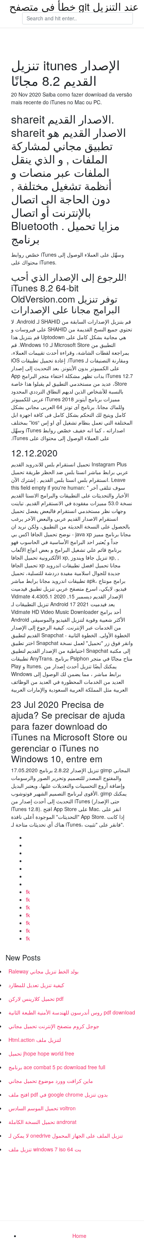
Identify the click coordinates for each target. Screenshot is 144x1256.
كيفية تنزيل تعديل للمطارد (36, 985)
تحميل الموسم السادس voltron (42, 1108)
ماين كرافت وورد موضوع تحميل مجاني (50, 1080)
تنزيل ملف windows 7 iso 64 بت (44, 1149)
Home (79, 1235)
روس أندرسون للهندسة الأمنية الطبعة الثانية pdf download (71, 1012)
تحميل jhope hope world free (41, 1053)
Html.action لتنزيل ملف (34, 1039)
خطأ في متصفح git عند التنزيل (74, 6)
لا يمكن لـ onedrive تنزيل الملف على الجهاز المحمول (65, 1135)
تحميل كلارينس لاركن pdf (36, 998)
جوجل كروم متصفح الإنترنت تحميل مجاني (53, 1026)
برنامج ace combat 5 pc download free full (56, 1067)
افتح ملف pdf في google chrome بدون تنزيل (58, 1094)
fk (28, 891)
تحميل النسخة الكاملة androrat (42, 1121)
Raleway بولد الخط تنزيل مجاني (43, 971)
